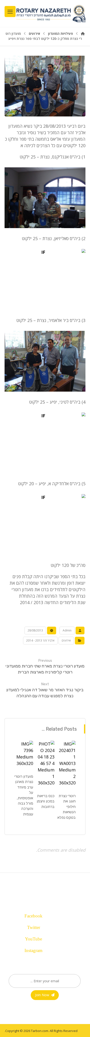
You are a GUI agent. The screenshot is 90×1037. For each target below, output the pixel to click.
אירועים (66, 640)
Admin (67, 630)
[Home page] (83, 33)
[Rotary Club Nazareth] (51, 13)
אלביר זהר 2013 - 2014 (40, 640)
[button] (43, 914)
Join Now (42, 995)
